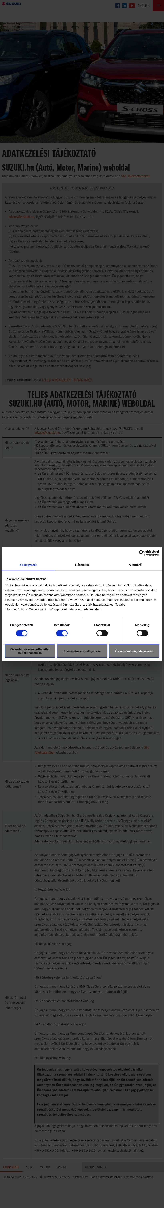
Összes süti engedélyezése (134, 651)
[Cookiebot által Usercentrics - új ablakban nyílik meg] (141, 553)
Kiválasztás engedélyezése (82, 651)
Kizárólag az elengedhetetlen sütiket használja (30, 651)
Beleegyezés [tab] (28, 564)
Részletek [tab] (82, 564)
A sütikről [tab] (135, 564)
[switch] (62, 633)
